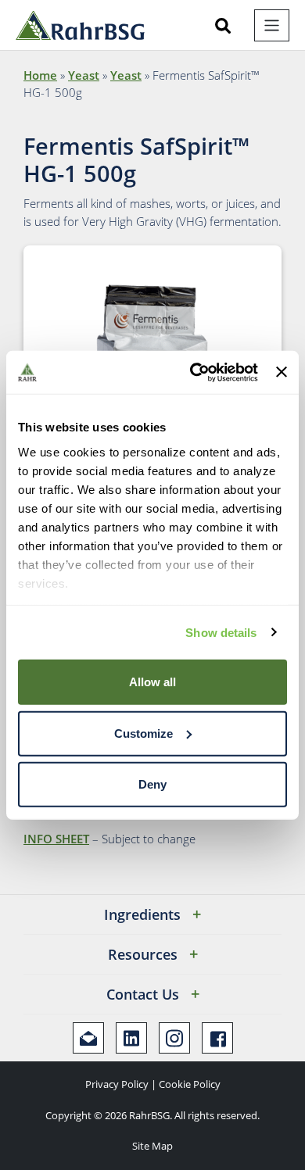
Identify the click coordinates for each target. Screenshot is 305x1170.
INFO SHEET (56, 838)
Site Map (152, 1146)
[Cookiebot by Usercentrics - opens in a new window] (194, 372)
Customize (143, 732)
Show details (221, 632)
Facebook (217, 1038)
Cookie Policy (190, 1084)
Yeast (83, 75)
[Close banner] (281, 372)
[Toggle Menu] (271, 25)
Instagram (174, 1038)
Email (88, 1038)
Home (40, 75)
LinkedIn (131, 1038)
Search (223, 25)
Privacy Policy (117, 1084)
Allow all (152, 682)
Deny (152, 784)
